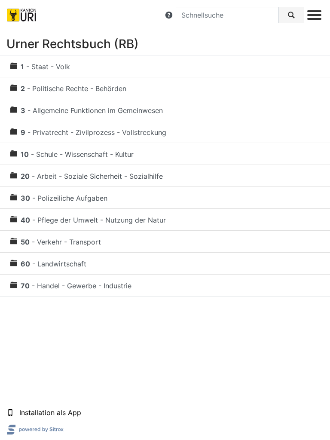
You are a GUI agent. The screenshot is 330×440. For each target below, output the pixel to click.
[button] (169, 15)
